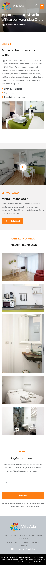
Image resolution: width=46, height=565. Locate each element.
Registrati (23, 495)
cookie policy (29, 562)
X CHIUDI (37, 562)
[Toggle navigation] (42, 6)
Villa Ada (18, 6)
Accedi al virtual (13, 221)
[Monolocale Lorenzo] (23, 266)
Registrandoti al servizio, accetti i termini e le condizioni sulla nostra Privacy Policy (24, 504)
